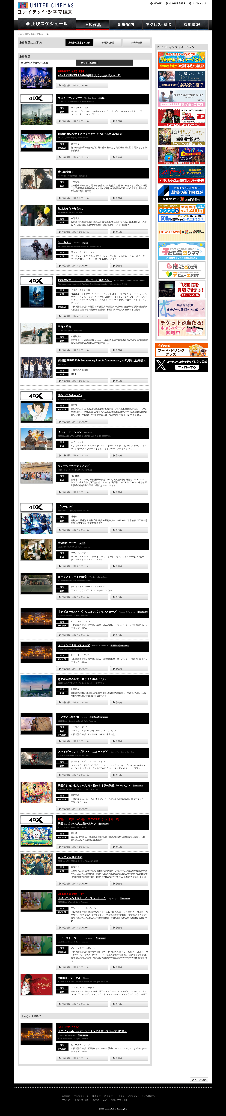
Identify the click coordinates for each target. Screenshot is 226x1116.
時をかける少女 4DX (70, 395)
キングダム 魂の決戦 (70, 857)
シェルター (64, 242)
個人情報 (108, 1096)
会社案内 (66, 1096)
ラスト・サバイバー (70, 97)
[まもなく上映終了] (104, 64)
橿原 (27, 34)
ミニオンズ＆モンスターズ (74, 645)
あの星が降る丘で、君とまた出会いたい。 (83, 679)
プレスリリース (81, 1096)
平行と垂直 (64, 326)
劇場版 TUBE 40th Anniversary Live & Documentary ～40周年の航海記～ (102, 360)
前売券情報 (136, 42)
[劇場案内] (125, 25)
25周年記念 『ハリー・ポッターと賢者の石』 (85, 280)
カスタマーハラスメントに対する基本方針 (136, 1096)
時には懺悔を (66, 171)
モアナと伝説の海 (68, 716)
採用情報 (96, 1096)
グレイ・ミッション (70, 431)
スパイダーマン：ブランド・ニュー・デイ (83, 751)
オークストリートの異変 (72, 576)
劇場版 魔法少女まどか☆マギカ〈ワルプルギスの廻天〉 (91, 133)
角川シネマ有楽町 (119, 1100)
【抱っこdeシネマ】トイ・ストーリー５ (82, 898)
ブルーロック (66, 506)
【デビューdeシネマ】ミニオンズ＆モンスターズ (87, 611)
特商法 (96, 1100)
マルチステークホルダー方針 (75, 1100)
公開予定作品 (108, 42)
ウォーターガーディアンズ (74, 465)
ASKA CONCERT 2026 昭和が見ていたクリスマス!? (89, 75)
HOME (20, 34)
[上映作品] (92, 25)
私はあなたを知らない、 (72, 208)
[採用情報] (192, 25)
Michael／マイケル (69, 977)
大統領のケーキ (67, 542)
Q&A (105, 1100)
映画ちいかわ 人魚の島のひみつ (77, 823)
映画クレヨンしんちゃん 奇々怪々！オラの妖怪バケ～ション (94, 785)
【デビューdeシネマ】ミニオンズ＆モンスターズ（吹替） (92, 1031)
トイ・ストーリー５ (70, 937)
